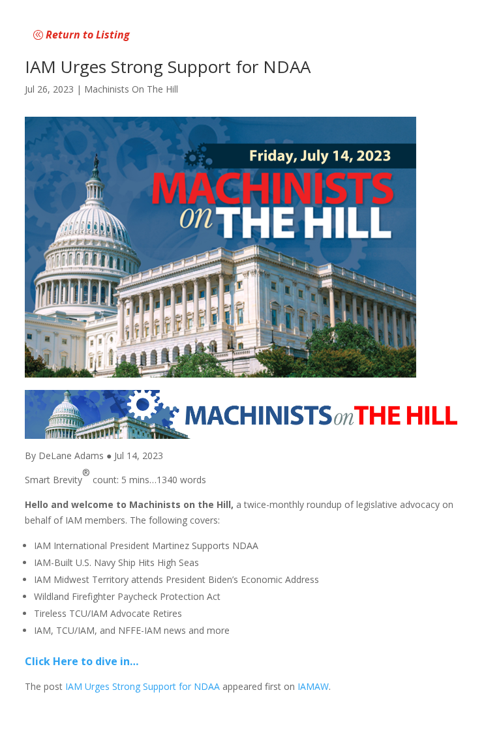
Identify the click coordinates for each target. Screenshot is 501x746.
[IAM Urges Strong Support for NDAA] (250, 247)
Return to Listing (88, 34)
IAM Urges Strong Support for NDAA (142, 686)
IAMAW (313, 686)
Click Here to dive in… (81, 661)
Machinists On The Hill (131, 89)
